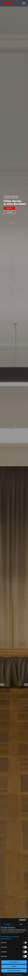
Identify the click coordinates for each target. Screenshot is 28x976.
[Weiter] (26, 684)
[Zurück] (2, 684)
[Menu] (24, 3)
